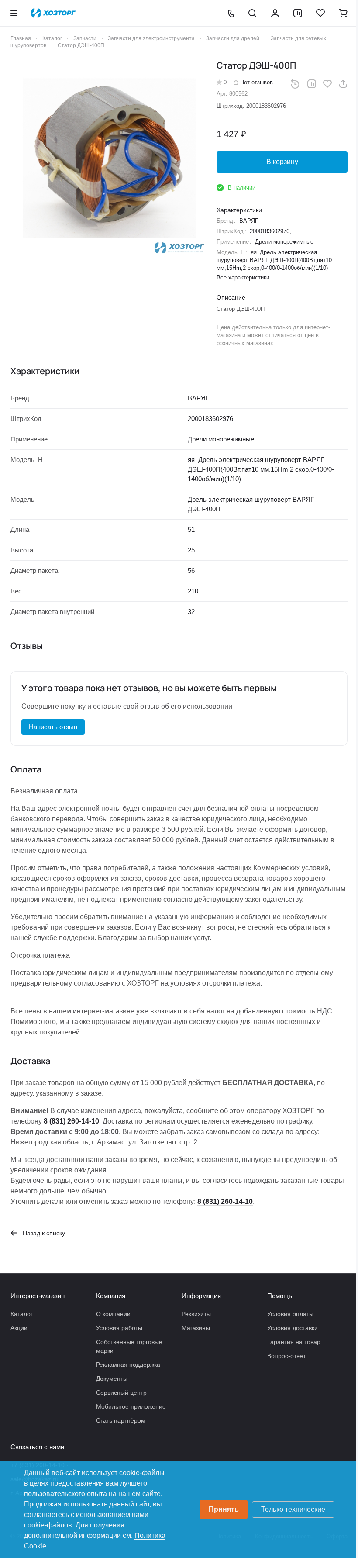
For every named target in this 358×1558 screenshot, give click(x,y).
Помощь (279, 1295)
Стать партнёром (120, 1420)
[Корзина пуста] (343, 13)
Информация (201, 1295)
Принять (224, 1509)
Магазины (196, 1327)
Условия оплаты (290, 1313)
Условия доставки (292, 1327)
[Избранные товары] (320, 13)
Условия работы (119, 1327)
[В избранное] (327, 83)
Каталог (21, 1313)
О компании (113, 1313)
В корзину (282, 161)
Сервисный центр (121, 1392)
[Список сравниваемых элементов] (297, 13)
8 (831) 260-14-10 (71, 1121)
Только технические (293, 1509)
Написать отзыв (53, 727)
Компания (110, 1295)
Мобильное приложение (131, 1406)
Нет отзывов (256, 82)
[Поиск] (252, 13)
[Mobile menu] (14, 13)
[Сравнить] (311, 83)
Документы (111, 1378)
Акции (19, 1327)
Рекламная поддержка (128, 1364)
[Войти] (275, 13)
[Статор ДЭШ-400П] (109, 158)
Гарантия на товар (293, 1341)
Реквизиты (196, 1313)
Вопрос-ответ (286, 1355)
